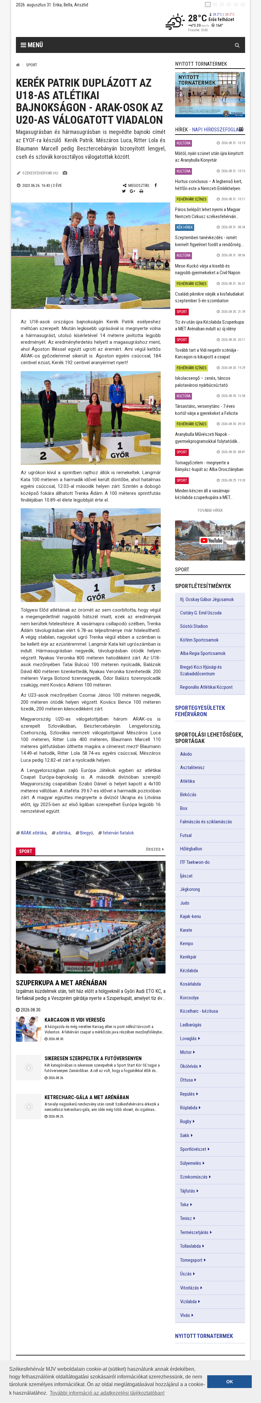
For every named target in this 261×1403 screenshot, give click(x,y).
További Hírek (210, 510)
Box (183, 808)
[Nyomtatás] (141, 191)
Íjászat (186, 876)
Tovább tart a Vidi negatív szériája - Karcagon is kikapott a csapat (207, 353)
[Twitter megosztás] (124, 191)
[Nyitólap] (18, 64)
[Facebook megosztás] (155, 185)
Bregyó (86, 833)
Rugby (185, 1121)
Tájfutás (187, 1191)
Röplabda (188, 1108)
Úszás (186, 1274)
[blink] (243, 4)
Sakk (184, 1135)
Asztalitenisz (192, 767)
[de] (229, 4)
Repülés (187, 1094)
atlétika (63, 833)
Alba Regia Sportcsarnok (203, 653)
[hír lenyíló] (240, 129)
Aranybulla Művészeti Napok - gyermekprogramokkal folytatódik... (207, 437)
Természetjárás (194, 1232)
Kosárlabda (190, 984)
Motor (186, 1052)
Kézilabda (189, 970)
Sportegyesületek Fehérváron (200, 710)
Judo (184, 903)
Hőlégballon (191, 849)
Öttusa (186, 1080)
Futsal (186, 835)
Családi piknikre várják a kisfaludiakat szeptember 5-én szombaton (209, 297)
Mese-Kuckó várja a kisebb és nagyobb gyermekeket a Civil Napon (207, 269)
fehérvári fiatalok (118, 833)
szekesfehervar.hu (40, 173)
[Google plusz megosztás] (132, 191)
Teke (184, 1205)
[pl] (222, 4)
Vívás (185, 1315)
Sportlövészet (193, 1149)
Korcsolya (189, 998)
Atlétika (187, 781)
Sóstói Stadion (194, 626)
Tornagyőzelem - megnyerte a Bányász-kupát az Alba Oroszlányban (209, 466)
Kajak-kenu (190, 916)
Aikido (186, 754)
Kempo (186, 943)
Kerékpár (188, 957)
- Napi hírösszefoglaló (216, 130)
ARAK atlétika (33, 833)
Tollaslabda (190, 1246)
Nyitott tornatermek (204, 1336)
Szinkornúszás (194, 1177)
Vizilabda (188, 1301)
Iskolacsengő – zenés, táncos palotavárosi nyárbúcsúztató (202, 381)
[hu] (208, 4)
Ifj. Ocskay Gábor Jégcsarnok (207, 599)
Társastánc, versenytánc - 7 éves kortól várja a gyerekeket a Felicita (206, 409)
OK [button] (229, 1381)
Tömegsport (191, 1260)
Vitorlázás (189, 1288)
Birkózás (188, 794)
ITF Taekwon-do (195, 862)
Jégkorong (190, 889)
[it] (236, 4)
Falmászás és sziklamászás (206, 822)
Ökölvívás (189, 1066)
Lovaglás (188, 1038)
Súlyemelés (190, 1163)
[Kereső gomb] (237, 45)
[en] (215, 4)
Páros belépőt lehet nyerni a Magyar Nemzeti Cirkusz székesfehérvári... (207, 213)
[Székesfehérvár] (74, 22)
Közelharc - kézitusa (199, 1011)
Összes (153, 849)
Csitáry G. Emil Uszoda (201, 613)
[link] (210, 94)
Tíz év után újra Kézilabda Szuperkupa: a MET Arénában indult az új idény (210, 325)
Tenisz (186, 1218)
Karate (186, 930)
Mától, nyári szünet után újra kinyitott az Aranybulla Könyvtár (209, 157)
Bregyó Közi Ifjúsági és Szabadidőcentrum (201, 670)
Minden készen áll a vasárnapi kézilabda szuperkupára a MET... (204, 494)
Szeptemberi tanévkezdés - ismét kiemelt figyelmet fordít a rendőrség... (209, 241)
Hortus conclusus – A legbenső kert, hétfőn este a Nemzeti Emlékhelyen (208, 185)
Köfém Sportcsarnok (199, 640)
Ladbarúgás (190, 1025)
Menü (34, 45)
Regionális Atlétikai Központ (206, 687)
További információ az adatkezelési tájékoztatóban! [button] (107, 1393)
